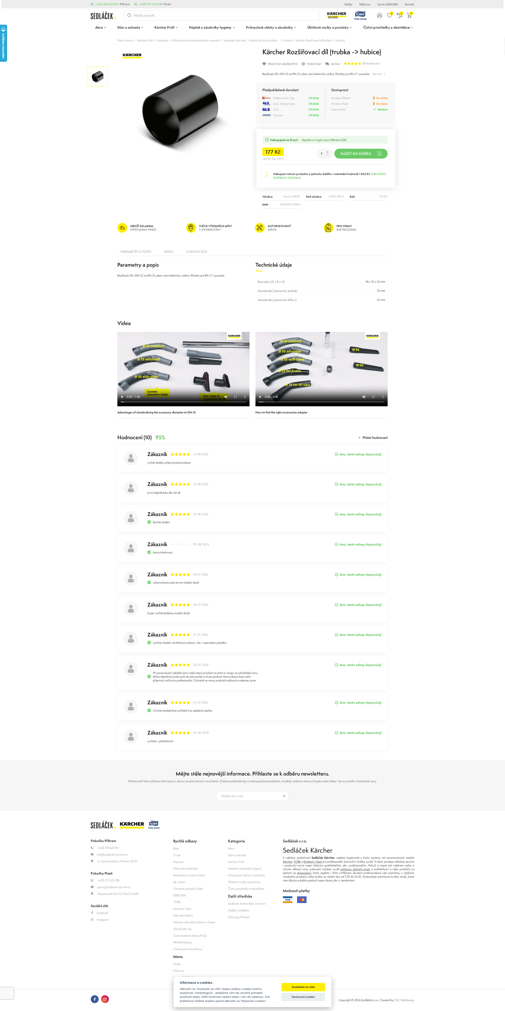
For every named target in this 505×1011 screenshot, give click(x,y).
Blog (176, 848)
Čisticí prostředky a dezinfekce (246, 888)
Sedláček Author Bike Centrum (246, 903)
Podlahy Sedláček (238, 910)
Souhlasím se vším (303, 987)
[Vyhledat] (128, 15)
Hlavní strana (125, 40)
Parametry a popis (136, 251)
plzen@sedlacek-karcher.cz (114, 887)
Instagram (103, 919)
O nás (176, 855)
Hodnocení (196, 251)
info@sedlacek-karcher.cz (112, 854)
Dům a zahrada (237, 855)
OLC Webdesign (404, 1000)
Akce (231, 848)
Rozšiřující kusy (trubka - (264, 40)
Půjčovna (364, 4)
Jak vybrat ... (180, 882)
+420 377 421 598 (150, 4)
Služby (348, 4)
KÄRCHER (179, 895)
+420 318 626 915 (106, 4)
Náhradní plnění (183, 915)
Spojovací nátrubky (235, 40)
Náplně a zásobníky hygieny (245, 868)
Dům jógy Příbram (239, 917)
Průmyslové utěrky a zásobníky (246, 875)
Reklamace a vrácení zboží (189, 875)
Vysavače (162, 40)
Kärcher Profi (145, 40)
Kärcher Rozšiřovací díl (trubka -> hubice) (320, 40)
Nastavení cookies (303, 996)
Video (169, 251)
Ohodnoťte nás (182, 929)
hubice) (287, 40)
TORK (176, 902)
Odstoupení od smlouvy (187, 949)
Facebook (102, 913)
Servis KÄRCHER (387, 4)
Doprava (178, 862)
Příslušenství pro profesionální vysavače (196, 40)
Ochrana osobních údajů (188, 888)
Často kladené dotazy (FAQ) (189, 935)
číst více (377, 74)
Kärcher (287, 861)
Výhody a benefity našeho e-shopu (194, 922)
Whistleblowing (182, 942)
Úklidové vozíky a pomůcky (244, 882)
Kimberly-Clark (182, 909)
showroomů (304, 873)
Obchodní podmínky (185, 868)
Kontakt (409, 4)
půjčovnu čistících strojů (355, 869)
